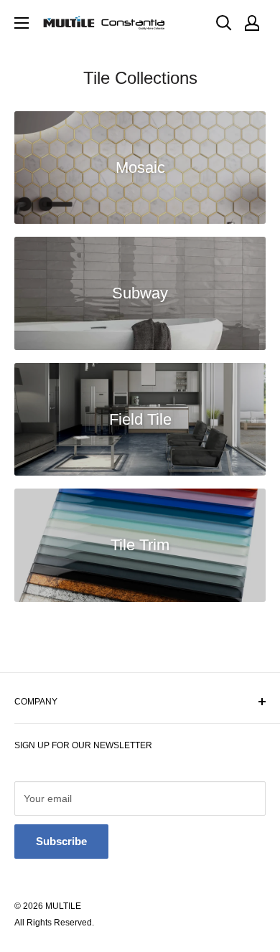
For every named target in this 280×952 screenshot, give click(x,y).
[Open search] (224, 23)
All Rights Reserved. (54, 923)
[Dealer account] (252, 23)
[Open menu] (21, 23)
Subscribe (61, 841)
